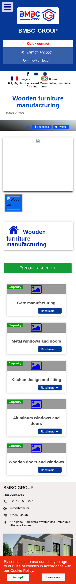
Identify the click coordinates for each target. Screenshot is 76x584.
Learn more (53, 577)
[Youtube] (36, 73)
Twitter (62, 126)
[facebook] (27, 73)
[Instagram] (45, 73)
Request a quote (39, 268)
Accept (18, 577)
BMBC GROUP (38, 31)
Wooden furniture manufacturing (35, 105)
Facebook (43, 126)
